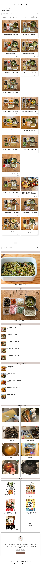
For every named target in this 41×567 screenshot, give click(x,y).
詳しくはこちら (20, 553)
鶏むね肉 (36, 17)
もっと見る (19, 402)
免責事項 (24, 561)
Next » (21, 239)
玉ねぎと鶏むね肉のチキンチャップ (13, 380)
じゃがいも (30, 17)
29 (25, 243)
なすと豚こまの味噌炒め (11, 373)
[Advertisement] (29, 85)
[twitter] (17, 550)
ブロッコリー (9, 17)
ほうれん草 (15, 17)
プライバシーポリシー (19, 561)
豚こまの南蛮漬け (10, 366)
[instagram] (22, 550)
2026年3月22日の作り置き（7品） (13, 355)
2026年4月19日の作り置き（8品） (20, 320)
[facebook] (19, 550)
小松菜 (25, 17)
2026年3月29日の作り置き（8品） (13, 348)
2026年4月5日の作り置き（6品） (13, 341)
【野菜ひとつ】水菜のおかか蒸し (20, 284)
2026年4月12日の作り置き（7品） (13, 334)
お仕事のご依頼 (29, 561)
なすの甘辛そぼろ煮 (10, 394)
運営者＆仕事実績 (12, 561)
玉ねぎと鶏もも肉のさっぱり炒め (13, 387)
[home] (24, 550)
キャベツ (21, 17)
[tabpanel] (20, 270)
